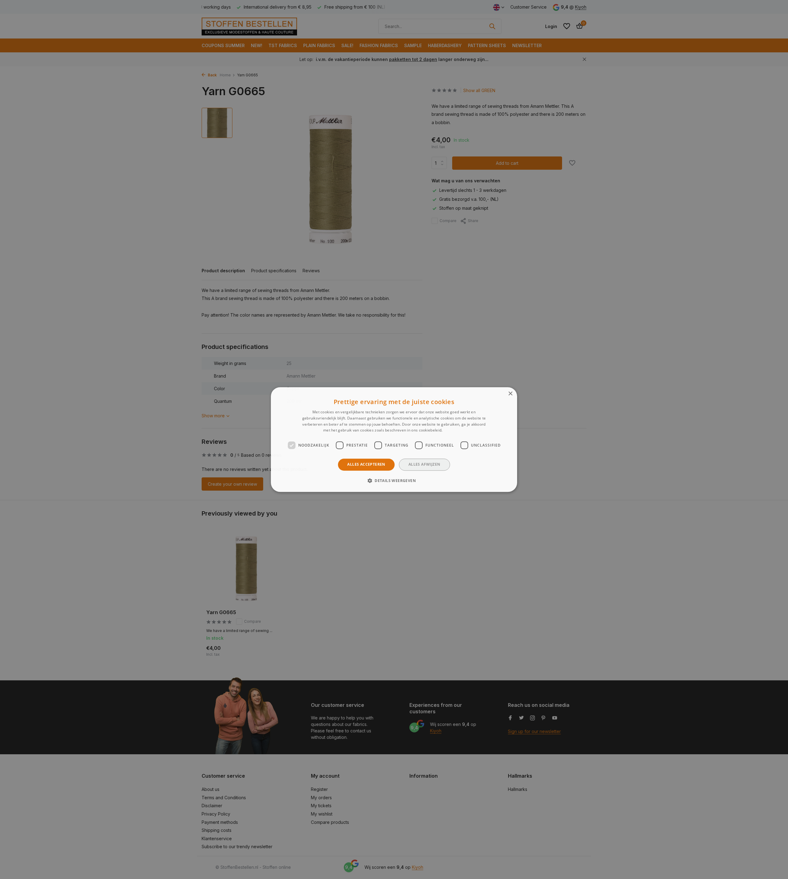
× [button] (510, 393)
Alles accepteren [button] (366, 464)
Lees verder (454, 430)
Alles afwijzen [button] (424, 464)
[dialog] (394, 439)
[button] (394, 480)
